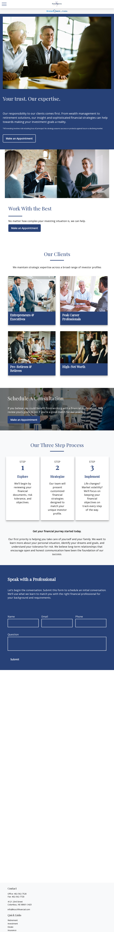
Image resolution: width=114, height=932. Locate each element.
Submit (14, 659)
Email (44, 616)
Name (11, 616)
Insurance (12, 930)
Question (13, 634)
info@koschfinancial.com (19, 909)
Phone (79, 616)
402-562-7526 (20, 893)
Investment (13, 923)
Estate (10, 927)
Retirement (13, 920)
